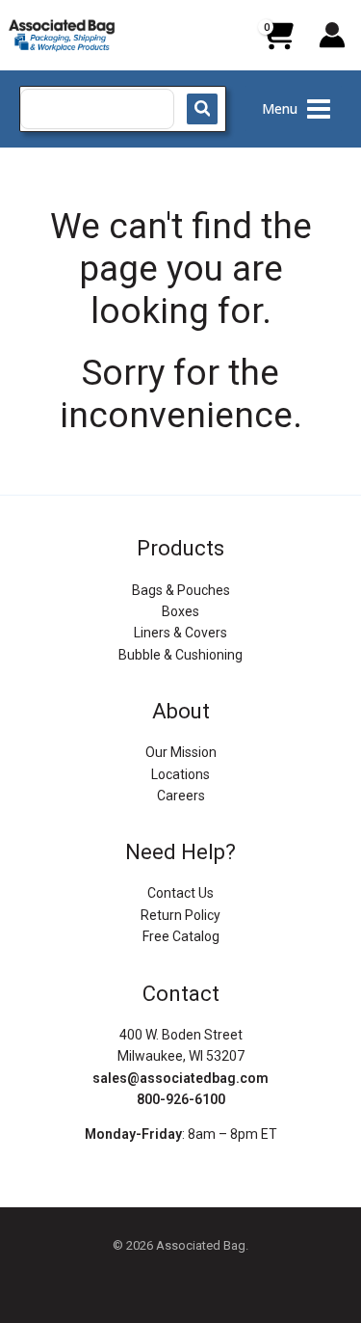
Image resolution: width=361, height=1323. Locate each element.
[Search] (202, 109)
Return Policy (180, 915)
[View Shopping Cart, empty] (277, 42)
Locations (180, 774)
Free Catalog (180, 936)
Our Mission (181, 752)
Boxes (180, 611)
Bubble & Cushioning (180, 654)
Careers (181, 795)
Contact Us (180, 893)
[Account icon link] (332, 34)
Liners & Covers (180, 632)
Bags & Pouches (181, 590)
